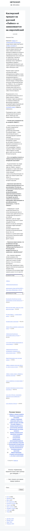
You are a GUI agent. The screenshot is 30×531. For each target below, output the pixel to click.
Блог (8, 496)
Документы (9, 498)
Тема (8, 511)
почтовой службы (10, 107)
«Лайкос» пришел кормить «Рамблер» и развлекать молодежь (16, 416)
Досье (8, 500)
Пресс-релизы (10, 506)
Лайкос (14, 40)
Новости (15, 460)
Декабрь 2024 (10, 518)
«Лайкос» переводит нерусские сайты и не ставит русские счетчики (16, 421)
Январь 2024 (10, 520)
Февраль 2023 (10, 523)
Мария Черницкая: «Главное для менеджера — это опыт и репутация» (16, 454)
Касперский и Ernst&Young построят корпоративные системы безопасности (16, 446)
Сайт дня (9, 510)
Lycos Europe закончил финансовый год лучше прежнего (16, 429)
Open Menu (15, 5)
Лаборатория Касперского (13, 42)
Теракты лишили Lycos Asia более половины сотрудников (16, 434)
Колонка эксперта (11, 503)
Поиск (7, 487)
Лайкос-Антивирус (11, 45)
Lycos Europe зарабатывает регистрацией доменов (16, 439)
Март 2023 (9, 522)
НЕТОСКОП (15, 2)
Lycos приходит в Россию (16, 442)
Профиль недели (11, 508)
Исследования (10, 501)
